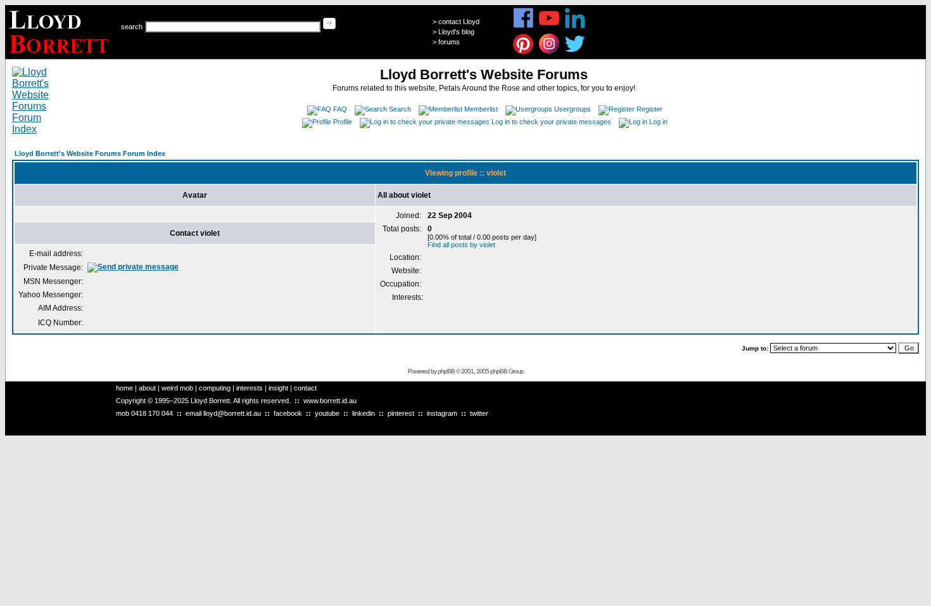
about (147, 388)
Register (649, 109)
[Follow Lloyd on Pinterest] (523, 52)
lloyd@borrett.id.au (232, 413)
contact (305, 388)
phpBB (446, 371)
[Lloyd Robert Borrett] (60, 55)
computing (215, 388)
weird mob (177, 388)
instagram (442, 413)
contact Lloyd (458, 21)
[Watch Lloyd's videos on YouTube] (549, 26)
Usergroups (572, 109)
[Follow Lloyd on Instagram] (549, 52)
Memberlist (481, 109)
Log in (658, 122)
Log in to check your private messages (551, 122)
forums (449, 42)
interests (249, 388)
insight (278, 388)
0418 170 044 (152, 413)
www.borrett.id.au (330, 400)
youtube (327, 413)
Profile (342, 122)
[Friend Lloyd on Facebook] (523, 26)
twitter (479, 413)
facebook (288, 413)
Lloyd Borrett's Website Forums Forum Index (90, 153)
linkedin (363, 413)
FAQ (340, 109)
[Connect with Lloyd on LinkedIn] (575, 26)
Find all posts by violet (461, 244)
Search (400, 109)
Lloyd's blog (456, 31)
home (124, 388)
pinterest (401, 413)
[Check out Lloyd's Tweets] (575, 52)
